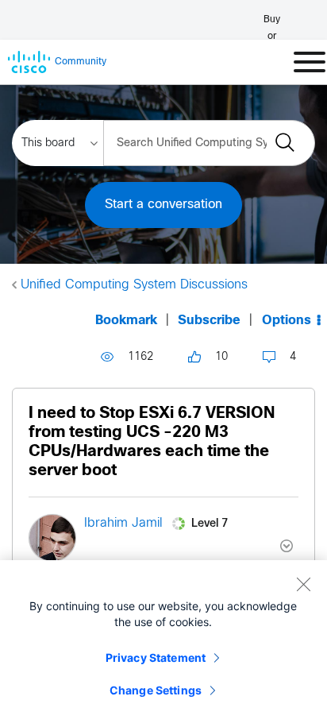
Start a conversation (163, 205)
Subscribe (209, 321)
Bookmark (126, 321)
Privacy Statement (156, 657)
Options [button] (286, 321)
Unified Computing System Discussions (134, 285)
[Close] (303, 584)
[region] (163, 643)
